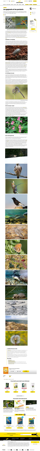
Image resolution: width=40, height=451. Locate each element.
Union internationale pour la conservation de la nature (16, 37)
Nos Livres (30, 4)
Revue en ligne (19, 371)
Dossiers (12, 4)
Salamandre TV (35, 4)
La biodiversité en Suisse (11, 363)
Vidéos (17, 4)
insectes (25, 65)
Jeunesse (23, 4)
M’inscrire (34, 434)
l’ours (10, 114)
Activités (15, 4)
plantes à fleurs (18, 44)
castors (26, 140)
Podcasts (20, 4)
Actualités (4, 4)
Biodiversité (5, 7)
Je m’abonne (26, 371)
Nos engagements (22, 439)
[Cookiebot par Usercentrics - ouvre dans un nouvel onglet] (3, 449)
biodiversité (9, 31)
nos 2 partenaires (11, 442)
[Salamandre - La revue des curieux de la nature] (19, 2)
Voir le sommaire (12, 371)
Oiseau (10, 376)
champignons (25, 44)
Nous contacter (30, 439)
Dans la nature (8, 4)
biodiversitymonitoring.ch (11, 360)
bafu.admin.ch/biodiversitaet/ (11, 361)
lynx (8, 140)
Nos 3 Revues (27, 4)
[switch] (17, 449)
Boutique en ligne (13, 439)
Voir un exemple (11, 435)
